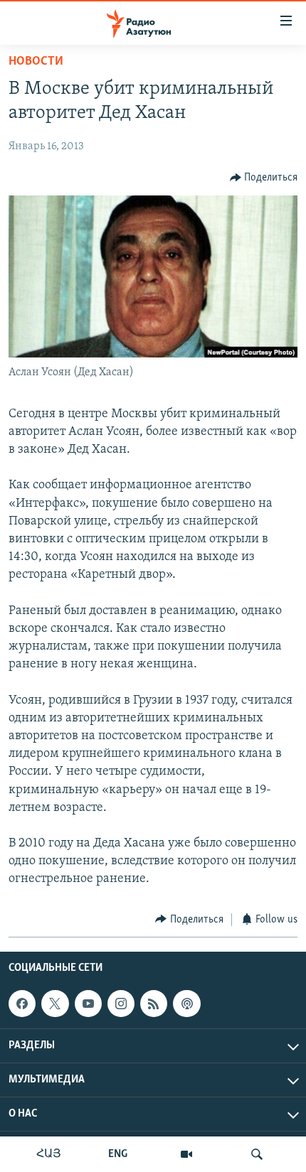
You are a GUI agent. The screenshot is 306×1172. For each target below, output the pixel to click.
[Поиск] (257, 1154)
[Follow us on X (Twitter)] (54, 1003)
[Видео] (186, 1154)
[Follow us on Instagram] (120, 1003)
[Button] (264, 177)
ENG (117, 1154)
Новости (36, 61)
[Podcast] (186, 1003)
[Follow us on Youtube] (88, 1003)
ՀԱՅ (48, 1154)
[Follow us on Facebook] (22, 1003)
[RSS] (153, 1003)
